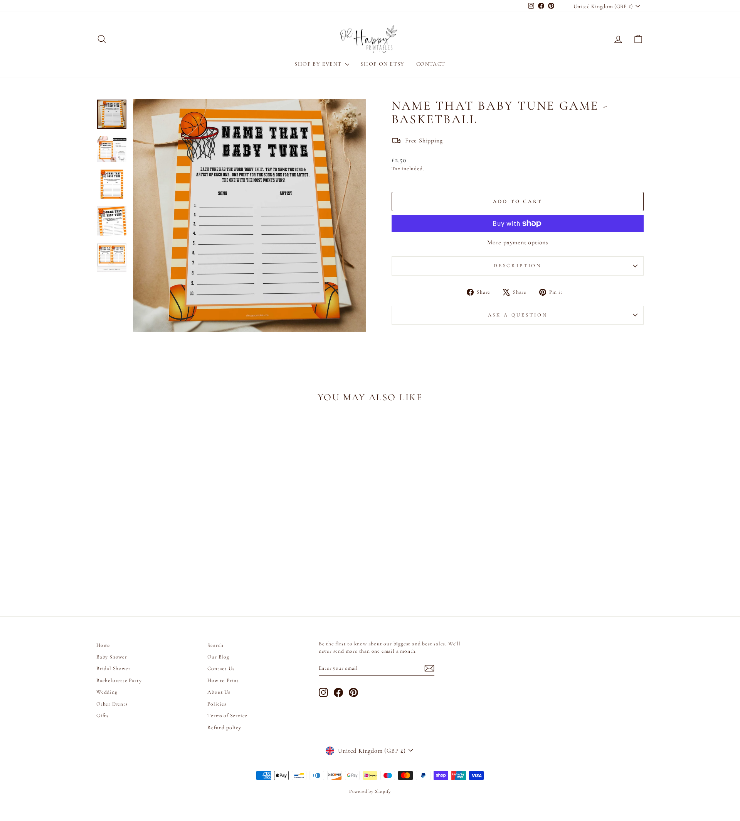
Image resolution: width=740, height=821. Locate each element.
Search (215, 645)
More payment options (517, 242)
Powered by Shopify (370, 791)
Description (518, 265)
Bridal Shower (113, 668)
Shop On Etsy (383, 64)
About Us (218, 692)
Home (103, 645)
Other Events (112, 704)
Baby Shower (111, 656)
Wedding (107, 692)
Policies (216, 704)
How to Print (223, 680)
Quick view (161, 544)
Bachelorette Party (118, 680)
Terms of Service (227, 715)
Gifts (102, 715)
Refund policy (224, 727)
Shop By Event (318, 64)
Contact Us (220, 668)
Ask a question (518, 315)
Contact (431, 64)
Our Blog (218, 656)
